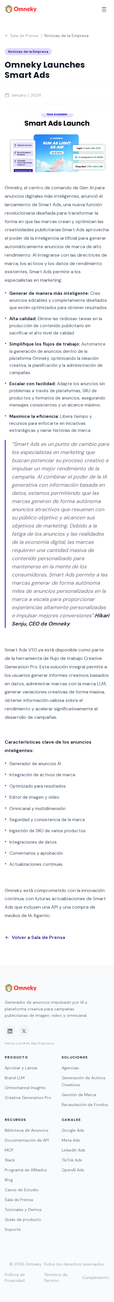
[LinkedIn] (10, 1031)
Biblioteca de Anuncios (27, 1130)
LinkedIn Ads (73, 1150)
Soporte (13, 1229)
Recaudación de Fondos (85, 1104)
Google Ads (73, 1130)
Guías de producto (23, 1219)
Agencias (70, 1067)
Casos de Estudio (22, 1189)
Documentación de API (27, 1140)
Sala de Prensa (24, 35)
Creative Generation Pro (28, 1097)
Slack (10, 1160)
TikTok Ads (72, 1160)
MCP (9, 1150)
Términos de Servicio (56, 1277)
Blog (9, 1179)
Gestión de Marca (79, 1094)
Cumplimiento (95, 1277)
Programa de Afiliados (26, 1170)
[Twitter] (24, 1031)
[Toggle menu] (104, 9)
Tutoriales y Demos (23, 1209)
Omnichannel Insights (25, 1087)
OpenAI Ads (73, 1170)
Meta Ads (71, 1140)
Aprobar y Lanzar (21, 1067)
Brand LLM (15, 1077)
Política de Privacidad (15, 1277)
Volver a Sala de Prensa (38, 937)
